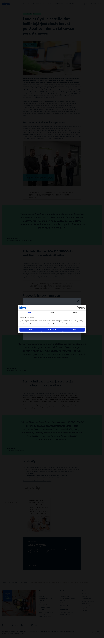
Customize (51, 329)
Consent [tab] (29, 312)
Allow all (74, 329)
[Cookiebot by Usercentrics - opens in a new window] (78, 307)
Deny (30, 329)
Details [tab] (52, 312)
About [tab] (75, 312)
